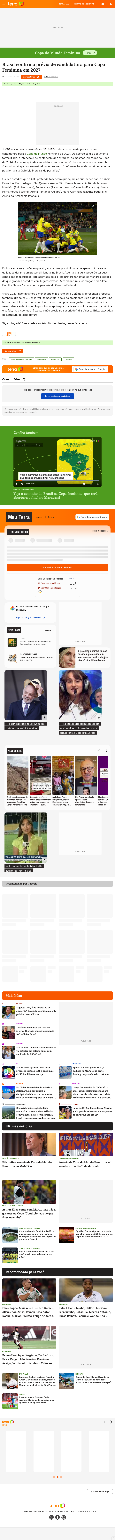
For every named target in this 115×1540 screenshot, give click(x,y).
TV (17, 1064)
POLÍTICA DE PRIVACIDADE (83, 1511)
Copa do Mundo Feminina (21, 359)
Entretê (19, 1024)
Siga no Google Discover (28, 617)
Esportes (55, 359)
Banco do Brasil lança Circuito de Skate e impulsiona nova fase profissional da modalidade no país (93, 1380)
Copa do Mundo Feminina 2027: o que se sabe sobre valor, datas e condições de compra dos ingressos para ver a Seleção (37, 1235)
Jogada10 (41, 359)
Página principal (16, 4)
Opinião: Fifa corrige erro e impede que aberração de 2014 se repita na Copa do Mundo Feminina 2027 (94, 1234)
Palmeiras (6, 1304)
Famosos (76, 1084)
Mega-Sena (77, 1064)
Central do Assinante (83, 4)
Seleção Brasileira (10, 1158)
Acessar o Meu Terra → (45, 517)
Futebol (68, 359)
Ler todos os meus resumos (57, 567)
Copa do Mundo (37, 154)
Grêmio (22, 1394)
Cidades (76, 1104)
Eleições (19, 1084)
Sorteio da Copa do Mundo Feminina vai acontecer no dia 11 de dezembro (85, 1164)
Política (19, 1004)
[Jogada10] (9, 334)
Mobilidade (21, 1104)
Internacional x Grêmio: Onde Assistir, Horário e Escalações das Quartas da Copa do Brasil (36, 1400)
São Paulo (63, 1304)
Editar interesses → (100, 530)
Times (88, 52)
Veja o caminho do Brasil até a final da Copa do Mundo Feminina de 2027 (37, 1254)
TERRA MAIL (64, 4)
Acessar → (49, 630)
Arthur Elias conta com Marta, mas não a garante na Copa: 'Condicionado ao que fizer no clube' (29, 1213)
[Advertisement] (80, 1255)
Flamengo (6, 1351)
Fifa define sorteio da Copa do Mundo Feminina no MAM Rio (27, 1164)
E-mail (103, 4)
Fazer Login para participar (57, 396)
